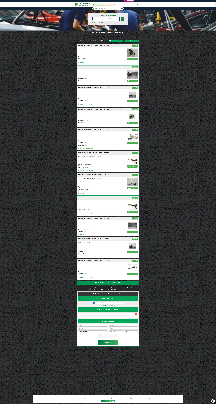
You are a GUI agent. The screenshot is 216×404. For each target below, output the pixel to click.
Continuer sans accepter (158, 397)
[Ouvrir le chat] (213, 402)
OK (122, 18)
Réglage (112, 401)
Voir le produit (131, 58)
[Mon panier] (140, 4)
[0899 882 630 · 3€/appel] (129, 1)
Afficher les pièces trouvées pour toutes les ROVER (108, 282)
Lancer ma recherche (108, 342)
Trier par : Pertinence (116, 41)
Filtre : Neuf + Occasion (132, 41)
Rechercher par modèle (97, 22)
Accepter (104, 401)
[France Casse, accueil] (82, 4)
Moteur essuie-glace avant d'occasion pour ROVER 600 (93, 45)
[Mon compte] (137, 4)
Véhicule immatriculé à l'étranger (108, 305)
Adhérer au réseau (138, 0)
